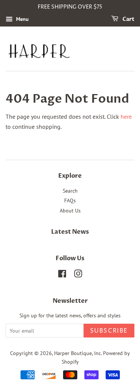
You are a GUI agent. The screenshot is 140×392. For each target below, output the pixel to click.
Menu (22, 19)
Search (70, 190)
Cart (127, 19)
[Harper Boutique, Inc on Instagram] (78, 275)
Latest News (70, 232)
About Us (70, 210)
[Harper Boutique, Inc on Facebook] (62, 275)
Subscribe (109, 331)
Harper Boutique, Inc (77, 353)
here (126, 116)
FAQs (70, 200)
